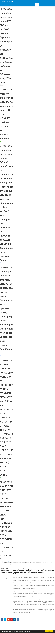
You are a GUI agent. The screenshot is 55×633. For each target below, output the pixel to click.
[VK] (18, 619)
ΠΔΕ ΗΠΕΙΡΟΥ (6, 4)
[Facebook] (2, 619)
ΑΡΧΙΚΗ (2, 4)
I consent (49, 631)
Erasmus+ (32, 4)
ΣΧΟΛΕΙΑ (10, 4)
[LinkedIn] (14, 619)
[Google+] (8, 619)
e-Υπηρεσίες (28, 4)
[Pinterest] (11, 619)
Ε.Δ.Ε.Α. (24, 4)
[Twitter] (5, 619)
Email (6, 578)
